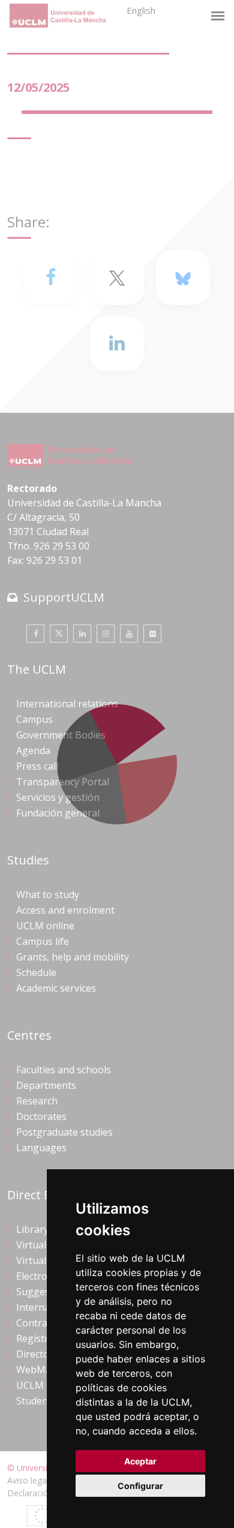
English (141, 10)
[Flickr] (152, 634)
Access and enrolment (65, 910)
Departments (46, 1085)
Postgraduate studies (64, 1132)
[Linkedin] (117, 344)
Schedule (36, 972)
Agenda (33, 750)
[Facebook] (51, 278)
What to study (47, 894)
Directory (37, 1354)
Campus (34, 719)
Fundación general (58, 812)
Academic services (56, 988)
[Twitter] (59, 634)
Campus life (42, 941)
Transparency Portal (62, 781)
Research (37, 1100)
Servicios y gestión (58, 797)
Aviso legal (28, 1480)
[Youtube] (129, 634)
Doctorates (41, 1116)
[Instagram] (106, 634)
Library (32, 1229)
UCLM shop (42, 1385)
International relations (67, 703)
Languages (41, 1147)
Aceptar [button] (140, 1461)
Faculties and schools (63, 1069)
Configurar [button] (140, 1486)
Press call (37, 766)
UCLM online (45, 925)
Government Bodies (61, 735)
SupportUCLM (63, 597)
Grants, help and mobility (72, 956)
